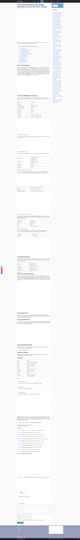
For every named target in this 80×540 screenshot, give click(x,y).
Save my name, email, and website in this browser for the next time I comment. (30, 520)
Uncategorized (19, 536)
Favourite (20, 62)
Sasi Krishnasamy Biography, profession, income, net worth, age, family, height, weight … (57, 100)
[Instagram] (1, 271)
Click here (37, 266)
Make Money (52, 1)
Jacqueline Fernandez (20, 436)
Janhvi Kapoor (19, 432)
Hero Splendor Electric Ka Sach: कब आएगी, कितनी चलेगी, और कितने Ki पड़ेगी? (57, 41)
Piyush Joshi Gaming (20, 438)
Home (34, 1)
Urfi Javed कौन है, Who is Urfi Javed (24, 49)
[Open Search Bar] (61, 1)
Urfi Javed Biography (22, 48)
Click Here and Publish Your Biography (27, 422)
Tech (17, 533)
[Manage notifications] (78, 538)
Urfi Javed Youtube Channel (23, 57)
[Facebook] (1, 273)
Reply (19, 498)
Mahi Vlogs (20, 1)
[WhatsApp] (1, 267)
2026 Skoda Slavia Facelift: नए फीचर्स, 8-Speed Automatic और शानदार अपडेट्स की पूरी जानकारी (57, 31)
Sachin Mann (19, 430)
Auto (17, 526)
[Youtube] (1, 269)
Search (54, 4)
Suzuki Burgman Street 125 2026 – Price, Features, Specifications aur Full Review (57, 36)
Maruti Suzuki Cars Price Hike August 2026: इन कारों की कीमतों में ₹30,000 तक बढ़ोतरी (57, 27)
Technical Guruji (19, 449)
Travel (38, 1)
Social (42, 1)
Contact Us (57, 1)
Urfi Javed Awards (22, 61)
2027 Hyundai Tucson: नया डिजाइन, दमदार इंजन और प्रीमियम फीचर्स (57, 21)
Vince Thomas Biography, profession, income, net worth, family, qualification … (57, 95)
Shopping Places (46, 1)
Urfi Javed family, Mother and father (26, 54)
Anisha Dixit (19, 447)
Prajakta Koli (19, 451)
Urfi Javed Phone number (23, 60)
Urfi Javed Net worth (22, 59)
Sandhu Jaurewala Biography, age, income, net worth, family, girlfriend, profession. (57, 91)
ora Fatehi (19, 434)
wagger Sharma (20, 445)
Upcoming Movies (20, 537)
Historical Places (19, 527)
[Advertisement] (33, 145)
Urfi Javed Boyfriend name (24, 55)
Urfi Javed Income (22, 58)
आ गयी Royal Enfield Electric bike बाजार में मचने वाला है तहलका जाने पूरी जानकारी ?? (57, 45)
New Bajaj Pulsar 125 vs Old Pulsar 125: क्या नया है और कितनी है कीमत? (57, 13)
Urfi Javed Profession (22, 56)
